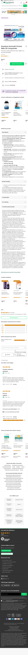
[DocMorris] (8, 3)
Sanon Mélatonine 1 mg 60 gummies (14, 489)
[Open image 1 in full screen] (14, 30)
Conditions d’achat (14, 628)
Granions (3, 54)
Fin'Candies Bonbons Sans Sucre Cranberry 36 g (13, 478)
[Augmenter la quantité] (6, 64)
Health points (5, 568)
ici (17, 609)
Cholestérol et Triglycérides (17, 465)
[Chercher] (25, 5)
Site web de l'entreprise (7, 570)
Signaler (15, 384)
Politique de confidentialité (14, 626)
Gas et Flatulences (7, 468)
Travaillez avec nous (7, 563)
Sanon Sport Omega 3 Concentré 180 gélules (13, 481)
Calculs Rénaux (7, 465)
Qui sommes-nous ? (7, 560)
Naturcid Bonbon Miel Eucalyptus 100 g (13, 475)
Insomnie (5, 8)
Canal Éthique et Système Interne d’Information (14, 630)
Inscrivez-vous (24, 594)
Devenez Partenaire (6, 567)
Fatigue (22, 466)
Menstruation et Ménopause (17, 468)
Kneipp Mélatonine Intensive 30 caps (13, 476)
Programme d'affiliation (7, 565)
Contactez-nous (6, 550)
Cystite (13, 466)
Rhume (21, 469)
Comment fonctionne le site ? (9, 562)
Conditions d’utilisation (14, 627)
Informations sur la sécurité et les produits (10, 272)
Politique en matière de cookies (14, 629)
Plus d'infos (15, 92)
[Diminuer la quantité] (2, 64)
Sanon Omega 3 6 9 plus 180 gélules (13, 482)
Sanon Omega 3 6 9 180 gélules (13, 487)
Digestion (18, 466)
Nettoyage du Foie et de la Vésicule (12, 469)
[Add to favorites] (26, 64)
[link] (8, 313)
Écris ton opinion (14, 317)
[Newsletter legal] (2, 601)
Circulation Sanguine (6, 466)
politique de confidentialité (12, 600)
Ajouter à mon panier (17, 63)
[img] (14, 56)
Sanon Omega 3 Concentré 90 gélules (13, 484)
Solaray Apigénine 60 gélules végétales (13, 479)
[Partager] (26, 46)
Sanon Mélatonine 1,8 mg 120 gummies (13, 486)
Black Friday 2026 (6, 572)
